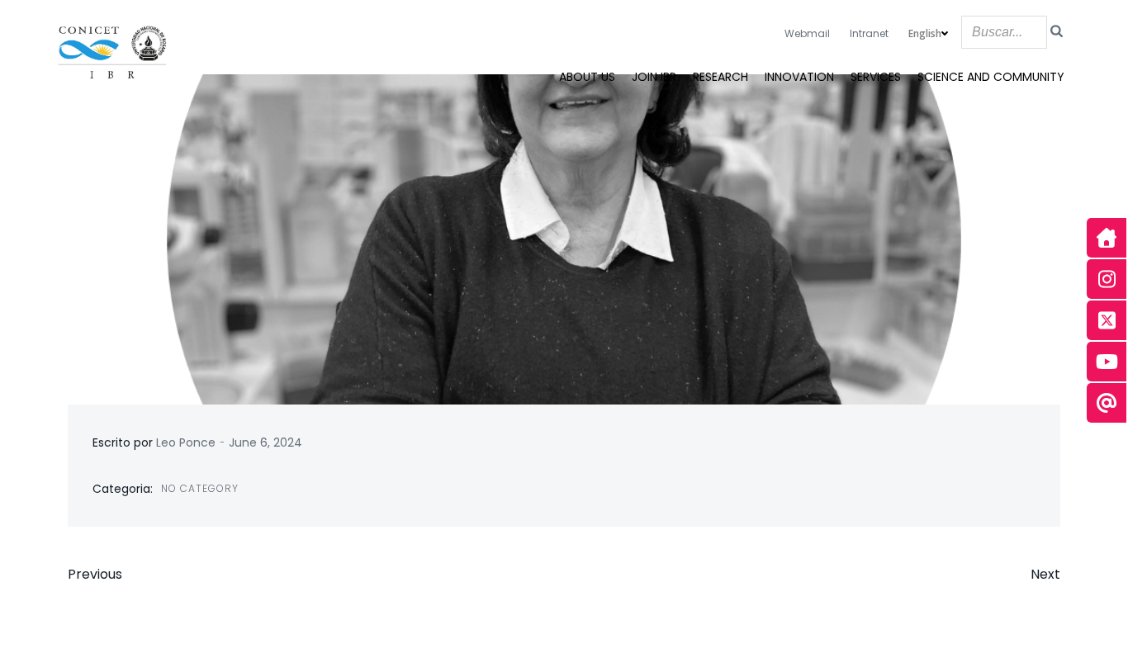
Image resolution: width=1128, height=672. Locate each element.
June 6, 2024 (265, 442)
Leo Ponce (186, 442)
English (924, 33)
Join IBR (654, 77)
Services (876, 77)
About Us (587, 77)
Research (720, 77)
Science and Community (990, 77)
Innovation (799, 77)
